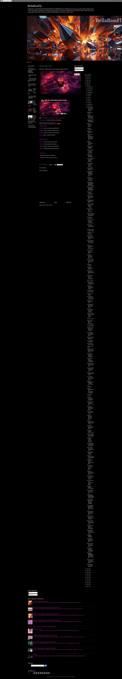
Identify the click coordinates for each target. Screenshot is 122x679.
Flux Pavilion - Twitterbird (89, 218)
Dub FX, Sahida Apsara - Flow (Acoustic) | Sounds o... (90, 109)
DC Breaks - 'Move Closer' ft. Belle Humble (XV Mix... (90, 261)
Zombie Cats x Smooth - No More (90, 301)
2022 (87, 83)
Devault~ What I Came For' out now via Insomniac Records (32, 126)
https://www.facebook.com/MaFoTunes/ (51, 128)
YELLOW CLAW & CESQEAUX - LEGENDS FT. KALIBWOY (44, 648)
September (89, 92)
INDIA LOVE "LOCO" (37, 629)
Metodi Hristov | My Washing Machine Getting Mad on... (90, 237)
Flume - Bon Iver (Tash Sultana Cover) (90, 412)
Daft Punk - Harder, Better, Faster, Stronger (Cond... (90, 472)
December (89, 87)
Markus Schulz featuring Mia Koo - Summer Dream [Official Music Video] (46, 607)
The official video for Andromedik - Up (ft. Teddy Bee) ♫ (32, 97)
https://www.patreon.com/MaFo (49, 135)
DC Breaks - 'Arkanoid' (89, 265)
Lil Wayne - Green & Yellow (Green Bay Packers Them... (90, 221)
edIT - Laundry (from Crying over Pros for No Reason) (90, 334)
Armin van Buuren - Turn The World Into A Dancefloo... (90, 151)
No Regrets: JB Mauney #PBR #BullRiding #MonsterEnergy (90, 184)
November (89, 88)
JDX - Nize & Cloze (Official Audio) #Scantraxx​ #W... (90, 467)
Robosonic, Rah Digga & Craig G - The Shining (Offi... (90, 522)
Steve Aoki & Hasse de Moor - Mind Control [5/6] (90, 197)
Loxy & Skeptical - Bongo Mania (90, 341)
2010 (87, 586)
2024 (87, 80)
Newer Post (42, 202)
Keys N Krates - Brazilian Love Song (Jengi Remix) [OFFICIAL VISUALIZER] (32, 70)
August (88, 93)
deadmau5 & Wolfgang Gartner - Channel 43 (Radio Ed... (89, 439)
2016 (87, 575)
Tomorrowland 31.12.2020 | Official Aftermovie (89, 165)
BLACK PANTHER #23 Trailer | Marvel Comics (90, 422)
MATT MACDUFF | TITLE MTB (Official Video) (90, 444)
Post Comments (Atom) (48, 205)
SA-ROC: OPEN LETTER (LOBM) (90, 453)
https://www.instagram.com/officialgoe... (48, 155)
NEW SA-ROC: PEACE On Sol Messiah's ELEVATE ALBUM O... (90, 501)
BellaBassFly (35, 5)
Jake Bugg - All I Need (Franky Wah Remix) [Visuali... (90, 329)
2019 (87, 570)
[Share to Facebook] (61, 164)
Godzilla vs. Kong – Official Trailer (90, 230)
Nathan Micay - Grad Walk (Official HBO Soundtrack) (90, 549)
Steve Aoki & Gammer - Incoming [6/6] (90, 192)
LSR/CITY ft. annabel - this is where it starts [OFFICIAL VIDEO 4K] (32, 80)
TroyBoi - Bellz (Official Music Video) (90, 169)
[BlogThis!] (58, 164)
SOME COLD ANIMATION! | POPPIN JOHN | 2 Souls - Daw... (90, 496)
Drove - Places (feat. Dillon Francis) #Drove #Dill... (90, 449)
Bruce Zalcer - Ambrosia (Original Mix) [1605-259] (90, 398)
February (89, 104)
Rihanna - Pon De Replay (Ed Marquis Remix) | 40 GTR (90, 517)
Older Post (68, 202)
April (88, 100)
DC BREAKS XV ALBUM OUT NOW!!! (90, 201)
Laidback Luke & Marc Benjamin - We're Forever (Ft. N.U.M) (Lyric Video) (46, 620)
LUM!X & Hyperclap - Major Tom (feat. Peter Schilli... (89, 417)
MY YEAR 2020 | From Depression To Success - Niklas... (90, 482)
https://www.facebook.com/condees (50, 141)
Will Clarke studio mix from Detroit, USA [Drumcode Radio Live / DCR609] (42, 626)
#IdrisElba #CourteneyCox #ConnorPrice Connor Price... (90, 116)
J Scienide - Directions (89, 129)
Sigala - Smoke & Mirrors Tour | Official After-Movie (90, 513)
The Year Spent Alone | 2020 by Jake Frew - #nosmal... (90, 477)
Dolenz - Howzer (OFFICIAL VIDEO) (90, 147)
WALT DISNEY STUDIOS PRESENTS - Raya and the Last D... (90, 173)
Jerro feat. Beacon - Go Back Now (90, 291)
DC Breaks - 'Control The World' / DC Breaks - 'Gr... (90, 256)
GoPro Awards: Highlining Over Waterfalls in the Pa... (90, 272)
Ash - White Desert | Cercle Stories (90, 325)
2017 (87, 574)
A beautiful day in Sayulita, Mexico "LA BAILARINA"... (90, 527)
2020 (87, 569)
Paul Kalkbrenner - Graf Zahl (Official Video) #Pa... (90, 403)
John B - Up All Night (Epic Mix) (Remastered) (90, 322)
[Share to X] (59, 164)
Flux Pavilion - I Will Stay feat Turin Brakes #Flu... (90, 540)
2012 (87, 582)
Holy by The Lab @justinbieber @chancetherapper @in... (90, 531)
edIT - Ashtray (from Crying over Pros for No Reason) (90, 378)
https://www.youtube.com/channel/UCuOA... (49, 157)
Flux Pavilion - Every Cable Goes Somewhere (89, 210)
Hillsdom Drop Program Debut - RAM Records (90, 282)
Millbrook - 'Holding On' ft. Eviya (90, 132)
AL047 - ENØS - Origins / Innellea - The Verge (90, 251)
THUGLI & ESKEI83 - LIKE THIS (89, 535)
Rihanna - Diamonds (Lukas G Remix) (89, 125)
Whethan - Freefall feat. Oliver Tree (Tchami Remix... (90, 315)
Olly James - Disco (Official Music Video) (90, 373)
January (88, 106)
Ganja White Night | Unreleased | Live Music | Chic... (90, 369)
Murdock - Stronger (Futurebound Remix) (90, 143)
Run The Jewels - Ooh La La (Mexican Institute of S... (90, 277)
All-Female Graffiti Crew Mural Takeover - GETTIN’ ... (90, 160)
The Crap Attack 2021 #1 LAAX (90, 344)
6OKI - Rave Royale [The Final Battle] (90, 155)
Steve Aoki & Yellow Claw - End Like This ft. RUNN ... (90, 427)
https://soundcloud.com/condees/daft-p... (51, 148)
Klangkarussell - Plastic (90, 113)
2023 (87, 82)
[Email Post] (55, 164)
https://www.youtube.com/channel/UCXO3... (47, 123)
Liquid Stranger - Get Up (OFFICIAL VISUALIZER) (90, 360)
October (88, 90)
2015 (87, 577)
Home (55, 202)
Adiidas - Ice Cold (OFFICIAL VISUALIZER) (90, 120)
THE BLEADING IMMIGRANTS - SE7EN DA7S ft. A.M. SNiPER (45, 635)
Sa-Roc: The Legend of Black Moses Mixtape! (90, 456)
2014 (87, 579)
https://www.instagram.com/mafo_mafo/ (51, 132)
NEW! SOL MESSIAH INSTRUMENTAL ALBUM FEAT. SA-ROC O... (90, 555)
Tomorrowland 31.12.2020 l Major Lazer (89, 565)
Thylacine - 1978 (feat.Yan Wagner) (90, 294)
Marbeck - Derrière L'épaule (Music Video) (40, 601)
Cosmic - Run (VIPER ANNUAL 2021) (90, 431)
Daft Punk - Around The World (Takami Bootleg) (90, 287)
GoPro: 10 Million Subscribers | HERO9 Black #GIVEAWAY (90, 188)
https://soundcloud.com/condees (51, 144)
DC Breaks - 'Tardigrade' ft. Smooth (90, 268)
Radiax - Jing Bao (90, 280)
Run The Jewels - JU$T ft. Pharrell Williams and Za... (90, 365)
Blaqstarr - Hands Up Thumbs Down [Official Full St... (90, 545)
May (88, 99)
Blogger (73, 676)
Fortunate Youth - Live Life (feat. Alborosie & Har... (90, 491)
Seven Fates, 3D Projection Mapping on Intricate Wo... (90, 355)
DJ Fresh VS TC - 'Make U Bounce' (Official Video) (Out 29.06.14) (45, 642)
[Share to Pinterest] (62, 164)
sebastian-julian (64, 676)
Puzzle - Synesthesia (89, 386)
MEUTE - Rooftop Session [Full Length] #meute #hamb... (90, 561)
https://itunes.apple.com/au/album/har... (54, 120)
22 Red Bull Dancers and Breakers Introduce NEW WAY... (90, 461)
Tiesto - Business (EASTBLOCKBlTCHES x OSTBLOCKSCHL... (90, 507)
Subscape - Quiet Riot (90, 347)
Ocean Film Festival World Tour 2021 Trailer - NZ (90, 179)
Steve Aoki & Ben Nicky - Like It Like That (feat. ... (90, 242)
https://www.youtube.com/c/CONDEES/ (51, 146)
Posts (77, 68)
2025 (87, 78)
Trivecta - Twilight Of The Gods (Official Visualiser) (90, 205)
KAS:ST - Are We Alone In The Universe (90, 338)
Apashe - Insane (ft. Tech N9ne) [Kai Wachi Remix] (90, 214)
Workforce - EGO (90, 318)
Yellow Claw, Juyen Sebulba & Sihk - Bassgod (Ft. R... (90, 247)
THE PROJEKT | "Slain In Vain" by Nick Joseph (90, 297)
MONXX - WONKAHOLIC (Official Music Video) (90, 383)
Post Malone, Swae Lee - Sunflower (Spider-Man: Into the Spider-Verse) (46, 614)
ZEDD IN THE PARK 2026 (32, 75)
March (88, 102)
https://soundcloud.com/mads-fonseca (52, 130)
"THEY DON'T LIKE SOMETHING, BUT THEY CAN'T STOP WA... (90, 137)
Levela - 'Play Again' (89, 395)
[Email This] (57, 164)
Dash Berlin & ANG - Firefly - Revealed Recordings (90, 310)
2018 (87, 572)
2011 (87, 584)
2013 (87, 581)
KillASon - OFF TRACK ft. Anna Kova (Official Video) (90, 350)
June (88, 97)
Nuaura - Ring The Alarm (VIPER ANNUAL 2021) (90, 435)
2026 (87, 76)
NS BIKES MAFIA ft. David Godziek (90, 487)
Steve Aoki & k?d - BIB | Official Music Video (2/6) (90, 306)
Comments (78, 70)
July (88, 95)
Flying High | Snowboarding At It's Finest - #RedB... (90, 408)
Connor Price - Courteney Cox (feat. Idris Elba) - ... (90, 226)
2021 (87, 85)
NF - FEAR (35, 654)
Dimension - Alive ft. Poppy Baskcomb (90, 233)
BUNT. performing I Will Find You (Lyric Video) (32, 85)
